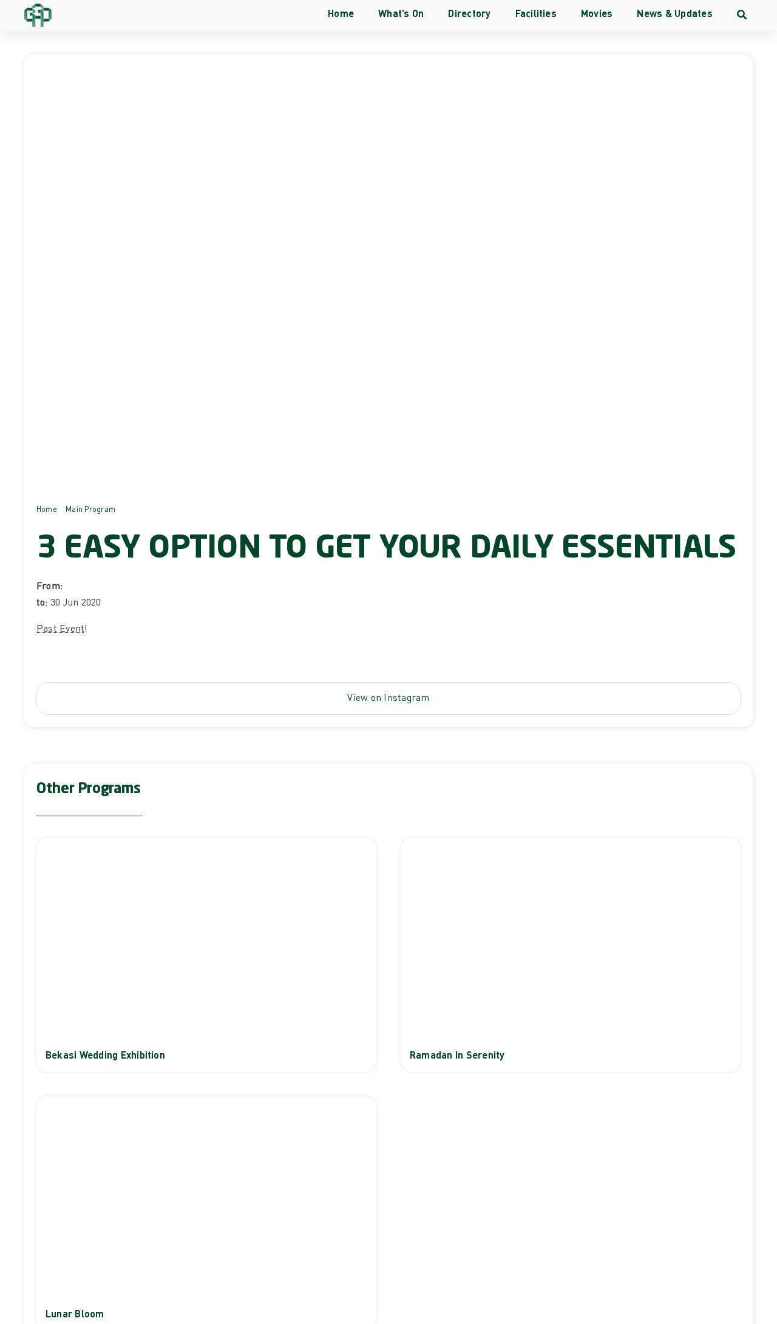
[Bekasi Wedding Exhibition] (206, 954)
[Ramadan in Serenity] (571, 954)
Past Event (60, 627)
